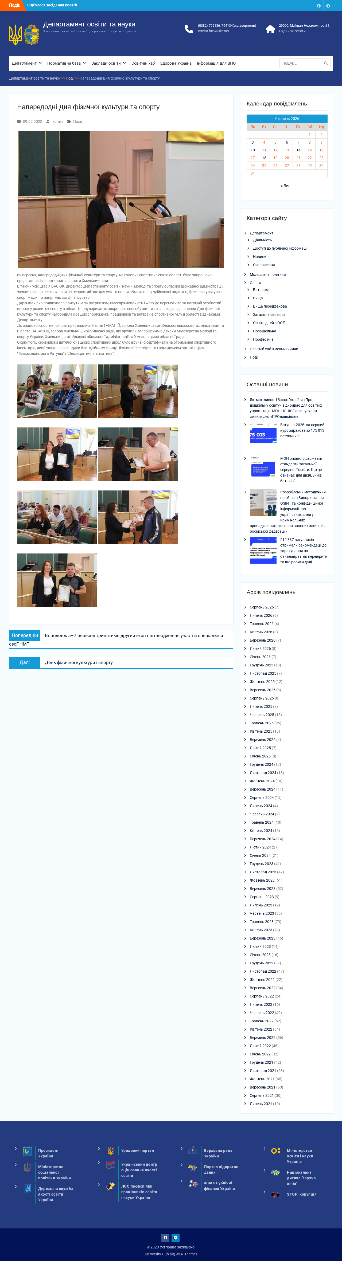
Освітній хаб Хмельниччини (274, 349)
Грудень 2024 (261, 764)
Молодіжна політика (268, 274)
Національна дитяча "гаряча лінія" (301, 1178)
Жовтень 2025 (262, 681)
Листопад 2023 (263, 872)
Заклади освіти (106, 63)
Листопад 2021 (263, 1070)
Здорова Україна (176, 63)
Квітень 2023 (261, 930)
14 (298, 150)
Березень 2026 (262, 640)
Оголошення (264, 265)
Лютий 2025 (260, 748)
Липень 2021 (261, 1104)
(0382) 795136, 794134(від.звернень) (227, 25)
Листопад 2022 (263, 971)
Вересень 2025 (262, 690)
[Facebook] (318, 5)
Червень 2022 (262, 1013)
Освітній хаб (143, 63)
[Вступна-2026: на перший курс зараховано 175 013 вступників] (263, 436)
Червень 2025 (262, 715)
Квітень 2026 (261, 632)
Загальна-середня (269, 314)
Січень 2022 (260, 1054)
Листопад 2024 (263, 773)
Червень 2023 (262, 913)
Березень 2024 (262, 839)
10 (253, 150)
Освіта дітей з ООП (269, 323)
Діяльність (262, 240)
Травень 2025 (262, 723)
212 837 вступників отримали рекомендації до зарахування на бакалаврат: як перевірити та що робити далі (303, 550)
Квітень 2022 (261, 1029)
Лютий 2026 (260, 648)
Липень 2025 (261, 706)
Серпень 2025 (262, 698)
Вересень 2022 (262, 988)
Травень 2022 (262, 1021)
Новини (259, 256)
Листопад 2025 (263, 673)
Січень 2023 (260, 955)
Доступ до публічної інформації (280, 248)
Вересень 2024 (262, 789)
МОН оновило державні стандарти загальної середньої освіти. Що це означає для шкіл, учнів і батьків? (301, 469)
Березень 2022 (262, 1037)
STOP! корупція (302, 1194)
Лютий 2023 (260, 946)
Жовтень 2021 (262, 1079)
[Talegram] (328, 5)
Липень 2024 (261, 806)
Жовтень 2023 (262, 880)
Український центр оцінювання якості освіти (139, 1170)
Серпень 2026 (262, 607)
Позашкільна (264, 331)
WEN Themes (186, 1254)
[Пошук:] (306, 63)
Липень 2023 (261, 905)
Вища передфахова (270, 306)
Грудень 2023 (261, 864)
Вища (258, 298)
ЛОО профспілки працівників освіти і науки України (139, 1192)
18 (264, 158)
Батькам (261, 290)
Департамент (24, 63)
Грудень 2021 (261, 1062)
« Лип (285, 185)
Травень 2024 (262, 822)
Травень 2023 (262, 922)
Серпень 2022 (262, 996)
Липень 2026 (261, 615)
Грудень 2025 (261, 665)
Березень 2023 (262, 938)
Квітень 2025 (261, 731)
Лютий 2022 (260, 1046)
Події (77, 121)
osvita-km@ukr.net (213, 31)
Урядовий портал (137, 1150)
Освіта (255, 283)
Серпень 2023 (262, 897)
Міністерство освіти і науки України (300, 1156)
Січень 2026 (260, 657)
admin (57, 121)
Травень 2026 (262, 624)
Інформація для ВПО (216, 63)
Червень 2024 (262, 814)
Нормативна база (64, 63)
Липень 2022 (261, 1004)
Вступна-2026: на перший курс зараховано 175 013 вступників (302, 430)
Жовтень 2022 (262, 979)
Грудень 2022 (261, 963)
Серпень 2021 (262, 1095)
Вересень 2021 (262, 1087)
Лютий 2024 (260, 847)
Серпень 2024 (262, 797)
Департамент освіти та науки (89, 24)
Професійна (263, 339)
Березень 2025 (262, 739)
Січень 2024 (260, 855)
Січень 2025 (260, 756)
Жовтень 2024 (262, 781)
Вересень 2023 (262, 888)
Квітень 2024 (261, 830)
